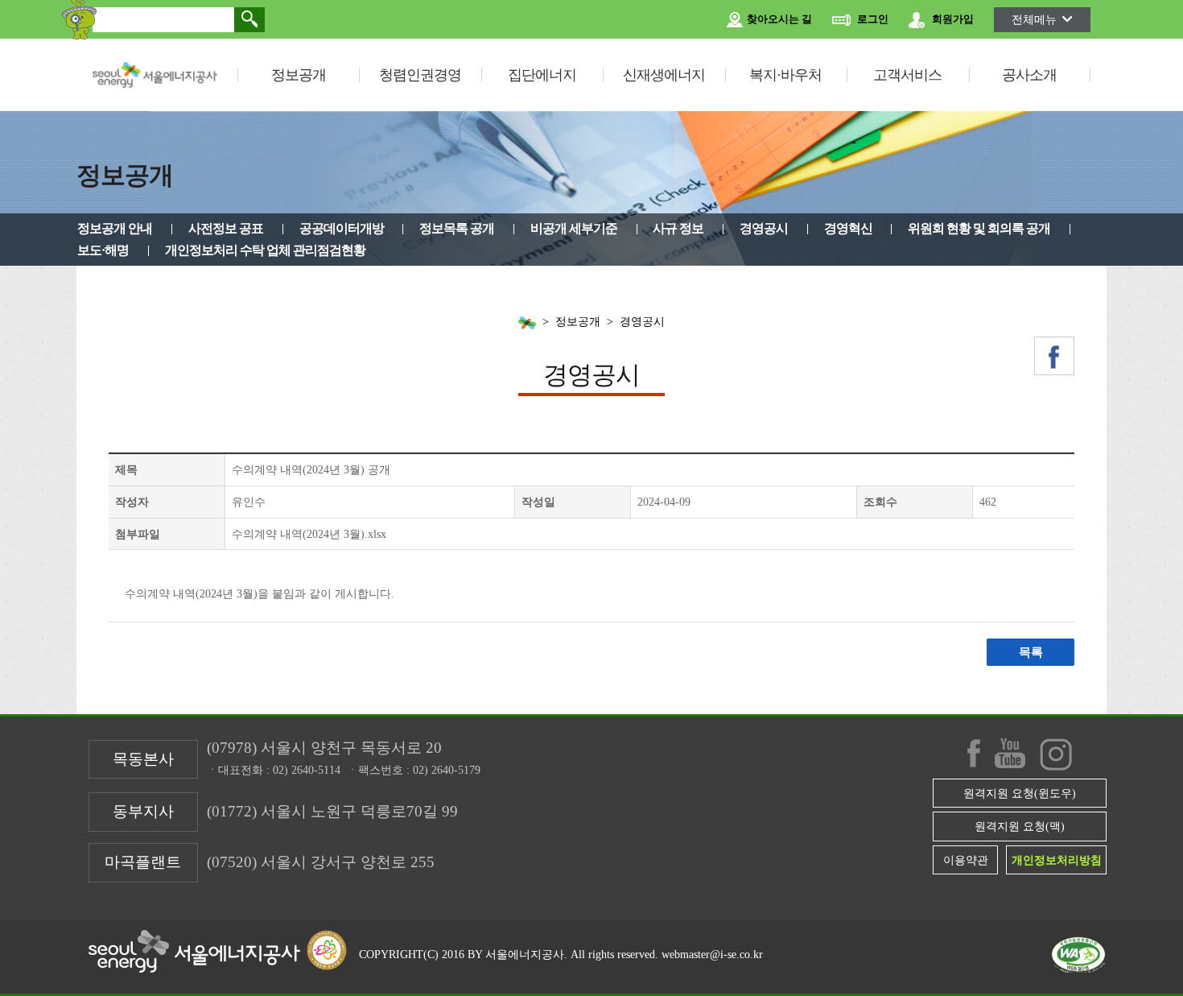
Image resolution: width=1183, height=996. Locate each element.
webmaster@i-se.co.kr (712, 954)
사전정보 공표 (225, 228)
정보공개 (298, 75)
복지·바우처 (785, 75)
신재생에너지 (664, 75)
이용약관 (965, 859)
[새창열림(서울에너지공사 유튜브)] (1010, 753)
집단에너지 (542, 75)
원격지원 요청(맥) (1020, 826)
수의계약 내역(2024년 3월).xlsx (309, 533)
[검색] (249, 19)
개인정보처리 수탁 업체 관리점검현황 (265, 250)
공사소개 (1029, 75)
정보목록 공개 (456, 228)
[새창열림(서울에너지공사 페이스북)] (1054, 356)
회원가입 (952, 19)
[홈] (527, 322)
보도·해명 (103, 250)
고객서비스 (907, 75)
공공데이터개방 (341, 228)
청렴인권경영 (420, 75)
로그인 (871, 19)
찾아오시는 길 (778, 19)
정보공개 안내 (114, 228)
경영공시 (764, 228)
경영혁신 (848, 228)
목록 (1031, 652)
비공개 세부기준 (573, 228)
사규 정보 (678, 228)
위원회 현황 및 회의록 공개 (979, 228)
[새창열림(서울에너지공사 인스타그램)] (1056, 754)
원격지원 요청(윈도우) (1019, 793)
